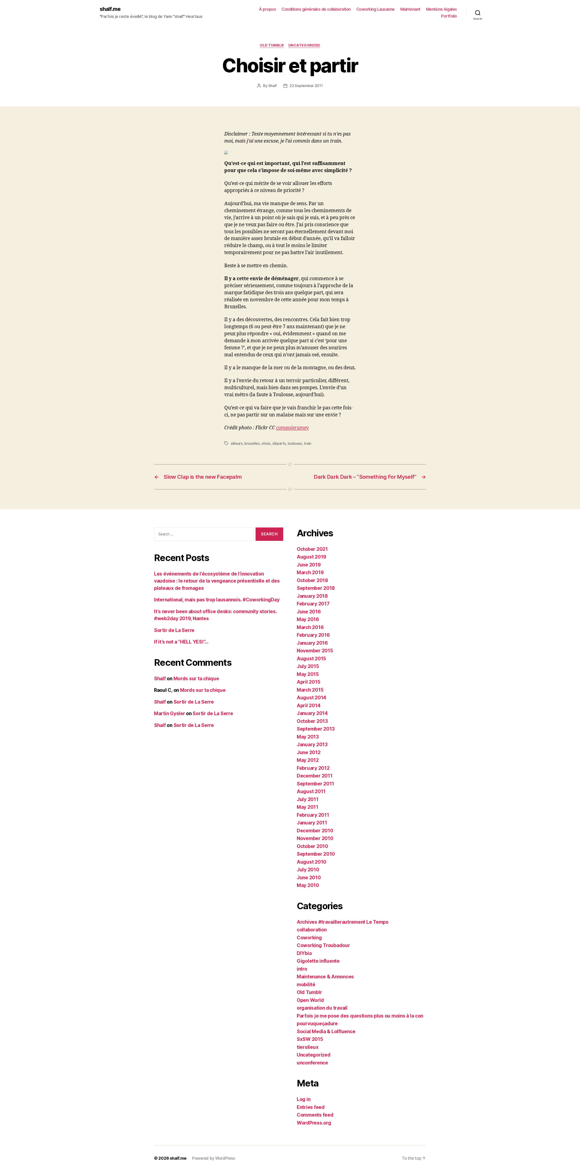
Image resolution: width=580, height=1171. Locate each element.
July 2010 (308, 869)
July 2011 (308, 799)
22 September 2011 (306, 85)
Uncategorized (304, 45)
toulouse (295, 443)
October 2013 (312, 721)
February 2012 (313, 768)
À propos (267, 9)
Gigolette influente (318, 961)
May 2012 (308, 760)
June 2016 (309, 612)
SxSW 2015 (310, 1039)
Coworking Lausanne (375, 9)
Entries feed (311, 1107)
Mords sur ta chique (196, 678)
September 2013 (316, 729)
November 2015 (315, 651)
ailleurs (236, 443)
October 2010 (312, 846)
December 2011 (315, 776)
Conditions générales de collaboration (316, 9)
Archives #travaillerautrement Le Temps (343, 922)
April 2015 (308, 682)
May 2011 (307, 807)
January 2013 (312, 744)
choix (266, 443)
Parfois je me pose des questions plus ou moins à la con (360, 1016)
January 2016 (312, 643)
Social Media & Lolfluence (326, 1031)
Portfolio (449, 16)
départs (278, 443)
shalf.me (110, 9)
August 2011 (311, 791)
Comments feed (315, 1115)
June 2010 (309, 877)
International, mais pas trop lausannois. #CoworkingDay (216, 600)
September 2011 (315, 784)
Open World (310, 1000)
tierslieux (307, 1047)
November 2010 (315, 838)
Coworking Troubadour (323, 945)
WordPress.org (314, 1123)
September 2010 (316, 854)
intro (302, 969)
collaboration (312, 930)
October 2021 (312, 549)
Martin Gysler (169, 713)
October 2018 (312, 580)
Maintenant (410, 9)
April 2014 (308, 705)
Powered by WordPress (213, 1158)
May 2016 (308, 619)
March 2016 (310, 627)
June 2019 (309, 565)
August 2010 (311, 862)
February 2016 (313, 635)
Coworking (309, 937)
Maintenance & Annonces (325, 976)
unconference (312, 1063)
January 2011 (312, 823)
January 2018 (312, 596)
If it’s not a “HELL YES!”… (181, 642)
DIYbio (304, 953)
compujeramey (292, 428)
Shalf (272, 85)
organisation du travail (322, 1008)
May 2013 (308, 737)
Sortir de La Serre (174, 630)
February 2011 (313, 815)
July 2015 (308, 666)
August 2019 (311, 557)
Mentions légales (441, 9)
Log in (303, 1099)
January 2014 (312, 713)
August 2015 (311, 658)
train (307, 443)
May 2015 (308, 674)
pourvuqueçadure (317, 1023)
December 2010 (315, 830)
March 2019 (310, 572)
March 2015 (310, 690)
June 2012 (309, 752)
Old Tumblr (272, 45)
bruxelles (252, 443)
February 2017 (313, 604)
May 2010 (308, 885)
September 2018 (316, 588)
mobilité (306, 984)
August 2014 (311, 697)
